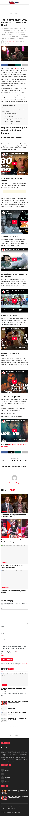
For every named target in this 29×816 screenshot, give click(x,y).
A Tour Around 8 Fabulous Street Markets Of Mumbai (12, 566)
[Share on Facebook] (4, 65)
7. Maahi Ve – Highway (9, 123)
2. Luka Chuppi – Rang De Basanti (12, 115)
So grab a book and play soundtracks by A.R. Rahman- (13, 110)
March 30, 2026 (20, 41)
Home (2, 17)
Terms (2, 808)
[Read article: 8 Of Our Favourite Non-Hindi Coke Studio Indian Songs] (14, 528)
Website (3, 640)
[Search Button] (27, 2)
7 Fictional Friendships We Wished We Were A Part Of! (14, 689)
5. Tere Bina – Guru (8, 119)
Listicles (7, 17)
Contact (8, 807)
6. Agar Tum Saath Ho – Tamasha (12, 121)
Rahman (17, 68)
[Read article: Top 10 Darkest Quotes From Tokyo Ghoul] (4, 708)
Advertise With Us (11, 808)
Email (3, 633)
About (2, 807)
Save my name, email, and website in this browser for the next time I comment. (14, 647)
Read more (6, 697)
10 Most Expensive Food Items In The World (17, 713)
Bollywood (5, 587)
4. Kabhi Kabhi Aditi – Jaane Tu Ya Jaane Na (14, 118)
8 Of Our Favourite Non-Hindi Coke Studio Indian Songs (12, 541)
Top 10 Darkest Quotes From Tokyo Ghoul (16, 707)
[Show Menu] (1, 2)
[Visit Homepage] (14, 2)
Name (3, 626)
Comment (4, 608)
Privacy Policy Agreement (9, 652)
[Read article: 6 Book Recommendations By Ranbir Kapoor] (14, 579)
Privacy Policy (22, 807)
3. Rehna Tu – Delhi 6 (8, 116)
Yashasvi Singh (10, 41)
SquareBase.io (16, 812)
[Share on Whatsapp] (18, 65)
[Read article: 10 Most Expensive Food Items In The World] (4, 714)
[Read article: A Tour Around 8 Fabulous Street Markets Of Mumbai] (14, 554)
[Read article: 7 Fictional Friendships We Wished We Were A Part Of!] (14, 503)
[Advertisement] (14, 8)
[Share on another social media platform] (25, 65)
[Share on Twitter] (11, 65)
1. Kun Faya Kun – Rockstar (10, 113)
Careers (15, 807)
